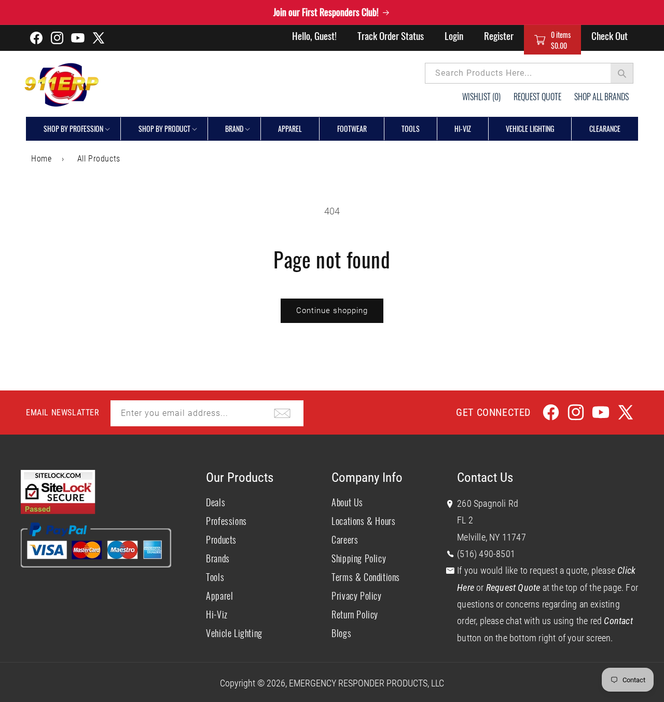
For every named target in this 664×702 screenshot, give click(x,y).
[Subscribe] (282, 413)
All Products (98, 159)
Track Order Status (390, 35)
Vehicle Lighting (234, 633)
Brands (218, 558)
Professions (226, 521)
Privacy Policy (356, 595)
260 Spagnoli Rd (487, 503)
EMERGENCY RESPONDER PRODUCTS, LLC (366, 683)
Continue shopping (332, 310)
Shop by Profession (73, 128)
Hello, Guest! (314, 35)
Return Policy (354, 614)
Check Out (609, 35)
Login (454, 35)
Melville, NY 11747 (491, 537)
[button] (552, 40)
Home (41, 159)
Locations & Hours (363, 521)
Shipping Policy (358, 558)
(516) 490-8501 (486, 553)
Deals (215, 502)
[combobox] (529, 73)
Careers (344, 539)
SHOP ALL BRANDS (601, 96)
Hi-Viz (217, 614)
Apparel (219, 595)
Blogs (341, 633)
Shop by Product (164, 128)
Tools (215, 577)
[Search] (622, 73)
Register (499, 35)
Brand (234, 128)
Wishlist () (481, 96)
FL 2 (465, 520)
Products (221, 539)
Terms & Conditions (365, 577)
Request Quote (537, 96)
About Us (347, 502)
